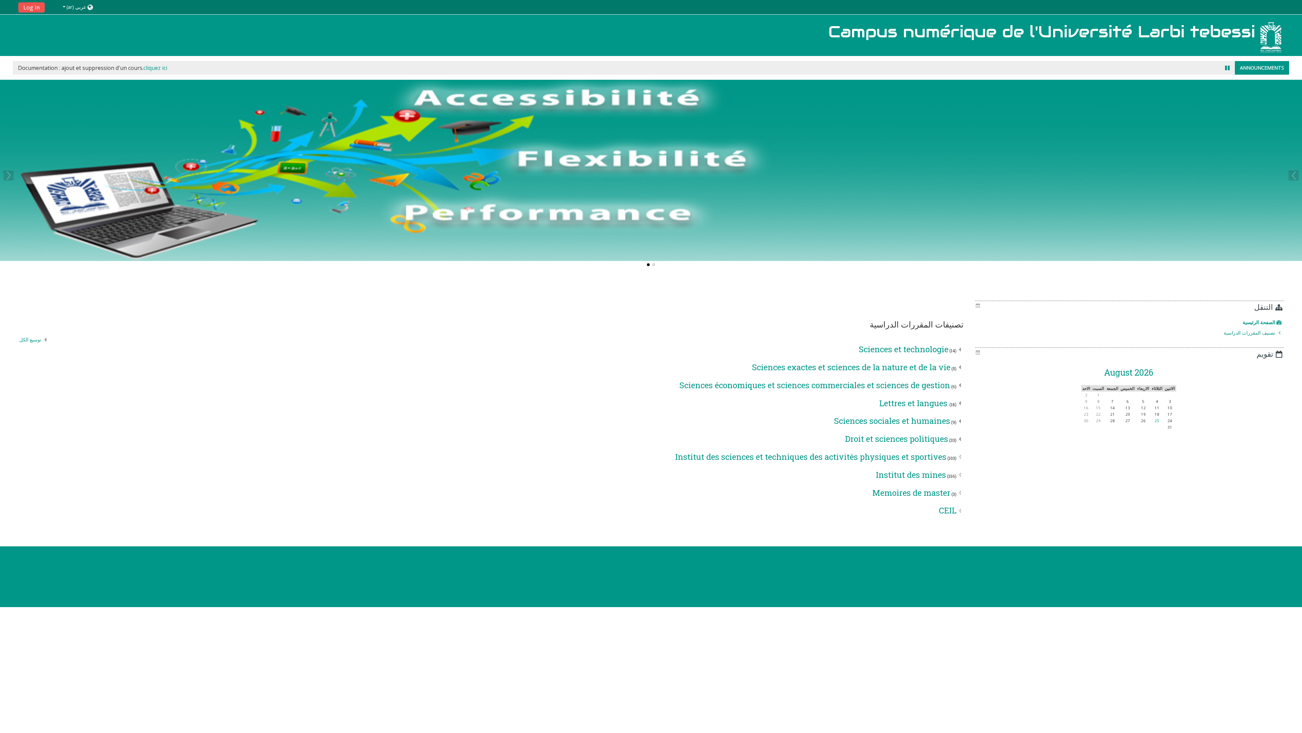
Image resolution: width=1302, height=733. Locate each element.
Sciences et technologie (903, 349)
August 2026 (1128, 372)
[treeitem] (1129, 322)
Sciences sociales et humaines (892, 420)
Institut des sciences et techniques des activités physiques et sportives (810, 456)
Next (8, 175)
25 (1157, 420)
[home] (1270, 37)
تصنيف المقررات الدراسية (1249, 333)
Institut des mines (911, 474)
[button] (71, 7)
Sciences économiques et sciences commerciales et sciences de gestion (814, 385)
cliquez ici (155, 68)
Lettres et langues (914, 403)
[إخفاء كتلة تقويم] (978, 353)
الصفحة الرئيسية (1259, 322)
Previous (1293, 175)
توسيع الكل (30, 339)
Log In (31, 7)
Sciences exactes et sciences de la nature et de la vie (851, 367)
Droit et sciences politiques (896, 438)
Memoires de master (911, 492)
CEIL (947, 510)
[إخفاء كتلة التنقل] (978, 306)
